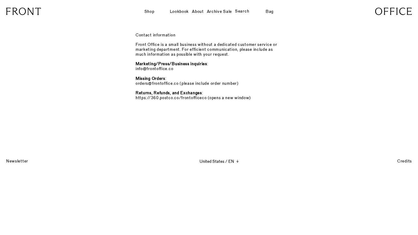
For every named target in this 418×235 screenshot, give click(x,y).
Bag (270, 11)
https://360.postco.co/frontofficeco (171, 97)
